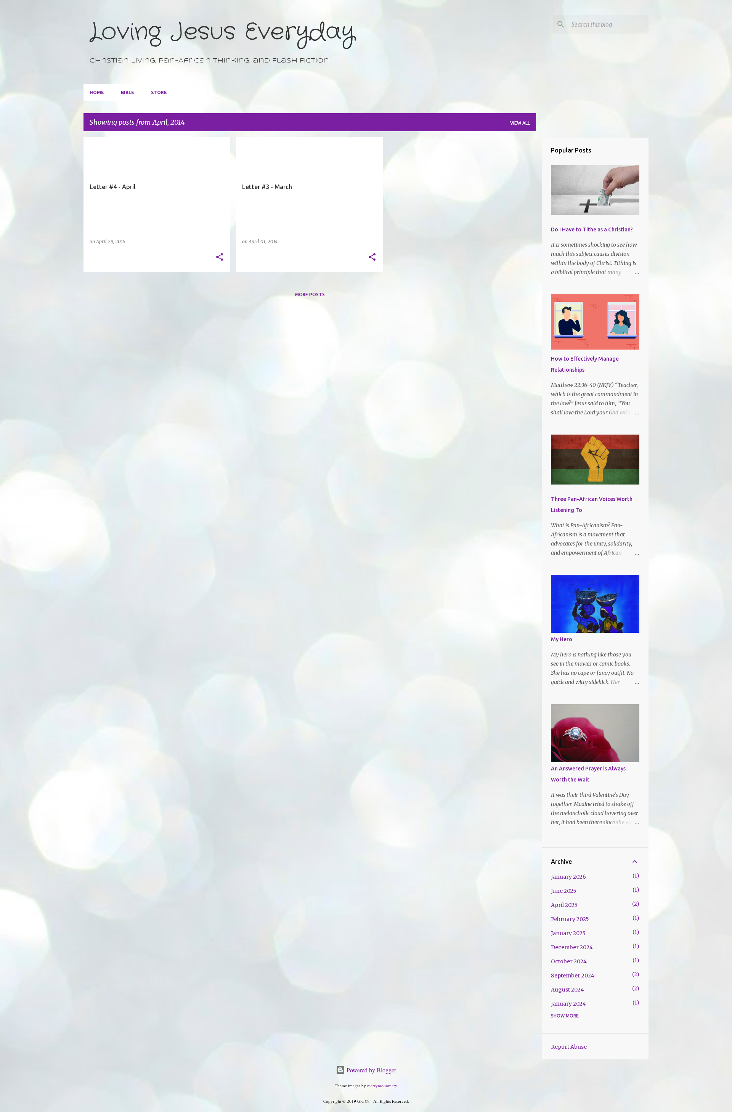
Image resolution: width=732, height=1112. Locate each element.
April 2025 (564, 905)
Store (159, 92)
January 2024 (568, 1003)
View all (520, 122)
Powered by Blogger (370, 1070)
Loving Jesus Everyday (222, 32)
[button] (219, 257)
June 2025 (563, 890)
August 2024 (567, 989)
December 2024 (572, 947)
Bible (127, 92)
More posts (310, 294)
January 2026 (568, 876)
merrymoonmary (382, 1085)
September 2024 (572, 975)
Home (97, 92)
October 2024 (569, 961)
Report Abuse (569, 1046)
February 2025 (570, 919)
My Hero (561, 639)
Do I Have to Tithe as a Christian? (592, 229)
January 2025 (568, 933)
